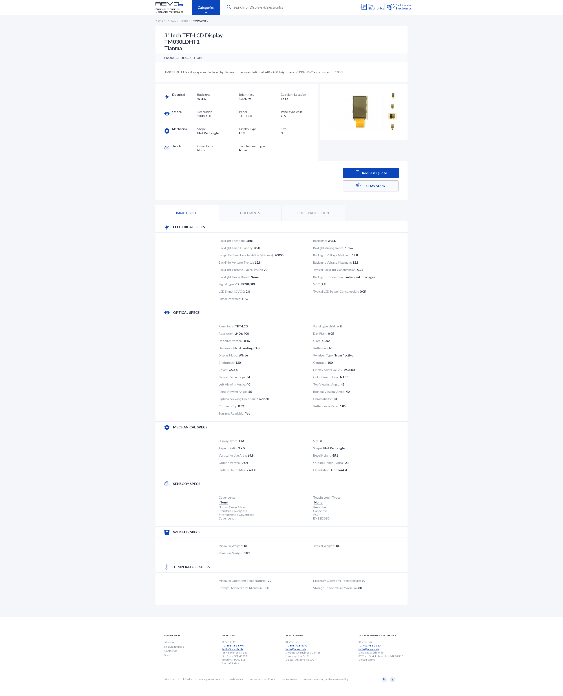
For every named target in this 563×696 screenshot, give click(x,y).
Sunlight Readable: (231, 413)
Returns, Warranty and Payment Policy (325, 679)
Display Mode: (228, 355)
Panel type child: (324, 326)
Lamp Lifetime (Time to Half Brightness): (246, 255)
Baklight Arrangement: (328, 248)
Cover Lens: (227, 497)
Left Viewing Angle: (232, 384)
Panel (243, 112)
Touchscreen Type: (326, 497)
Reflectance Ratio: (326, 406)
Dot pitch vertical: (231, 341)
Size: (316, 441)
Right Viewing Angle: (233, 391)
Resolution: (226, 333)
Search (168, 655)
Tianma (183, 20)
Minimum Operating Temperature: (242, 580)
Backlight (203, 94)
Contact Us (170, 650)
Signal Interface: (230, 299)
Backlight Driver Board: (234, 277)
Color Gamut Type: (326, 377)
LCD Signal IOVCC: (232, 291)
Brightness (246, 94)
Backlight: (320, 240)
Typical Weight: (324, 546)
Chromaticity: (322, 399)
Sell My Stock (374, 186)
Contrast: (320, 362)
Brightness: (227, 362)
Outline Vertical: (230, 463)
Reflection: (321, 348)
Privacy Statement (209, 679)
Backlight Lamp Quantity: (236, 248)
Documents (250, 213)
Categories (206, 7)
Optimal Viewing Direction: (237, 399)
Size (283, 129)
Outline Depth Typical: (328, 463)
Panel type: (226, 326)
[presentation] (266, 7)
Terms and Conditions (263, 679)
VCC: (317, 284)
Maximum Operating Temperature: (337, 580)
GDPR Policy (289, 679)
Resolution (204, 112)
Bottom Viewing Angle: (329, 391)
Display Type (248, 129)
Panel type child (292, 112)
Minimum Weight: (231, 546)
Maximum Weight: (231, 553)
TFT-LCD (171, 20)
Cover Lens (205, 146)
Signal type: (227, 284)
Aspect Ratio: (228, 448)
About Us (169, 679)
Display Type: (228, 441)
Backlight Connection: (328, 277)
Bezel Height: (322, 455)
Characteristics (186, 213)
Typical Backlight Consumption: (334, 270)
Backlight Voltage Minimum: (332, 255)
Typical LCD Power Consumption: (336, 291)
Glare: (317, 341)
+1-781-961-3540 (369, 645)
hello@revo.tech (232, 649)
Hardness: (226, 348)
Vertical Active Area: (233, 455)
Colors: (223, 370)
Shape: (318, 448)
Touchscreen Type (252, 146)
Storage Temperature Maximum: (335, 588)
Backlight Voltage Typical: (236, 262)
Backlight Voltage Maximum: (332, 262)
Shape (201, 129)
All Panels (170, 642)
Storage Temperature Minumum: (241, 588)
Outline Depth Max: (232, 470)
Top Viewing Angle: (326, 384)
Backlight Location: (232, 240)
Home (159, 20)
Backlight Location (293, 94)
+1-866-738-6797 (233, 645)
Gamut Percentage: (232, 377)
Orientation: (321, 470)
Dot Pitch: (320, 333)
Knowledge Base (174, 646)
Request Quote (374, 173)
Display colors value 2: (328, 370)
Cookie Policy (235, 679)
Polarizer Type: (323, 355)
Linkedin (187, 679)
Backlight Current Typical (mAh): (241, 270)
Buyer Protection (313, 213)
